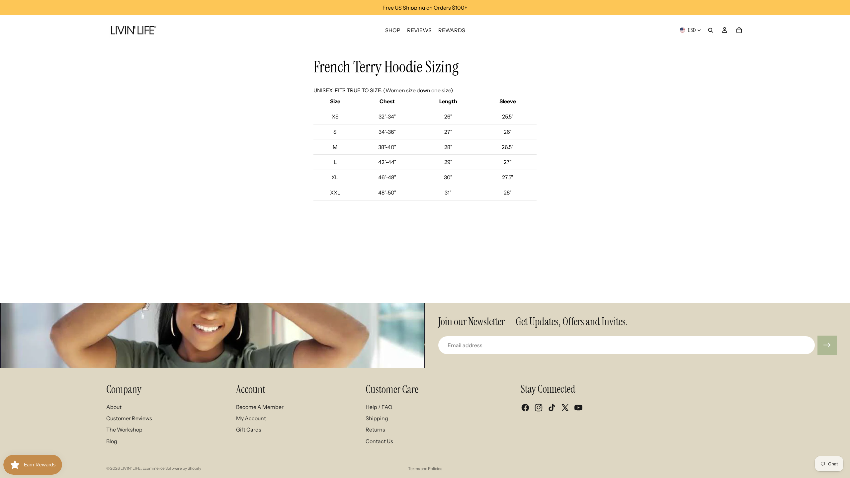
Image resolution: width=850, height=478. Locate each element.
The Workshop (124, 429)
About (114, 407)
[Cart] (739, 30)
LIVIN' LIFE (131, 468)
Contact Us (379, 441)
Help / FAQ (379, 407)
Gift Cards (248, 429)
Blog (111, 441)
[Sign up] (827, 345)
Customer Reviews (129, 418)
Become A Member (260, 407)
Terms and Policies (425, 468)
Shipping (377, 418)
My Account (251, 418)
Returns (375, 429)
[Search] (710, 30)
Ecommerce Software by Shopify (171, 468)
